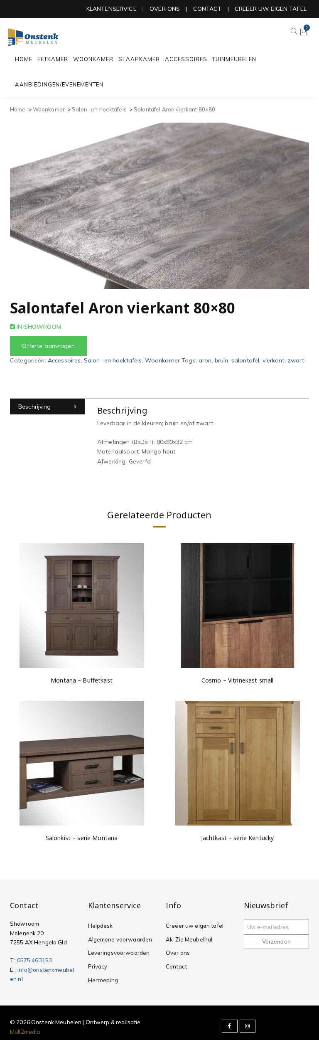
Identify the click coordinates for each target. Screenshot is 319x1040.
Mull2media (25, 1031)
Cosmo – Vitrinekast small (237, 680)
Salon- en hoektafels (99, 109)
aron (205, 360)
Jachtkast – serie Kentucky (237, 838)
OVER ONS (165, 8)
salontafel (245, 360)
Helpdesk (100, 925)
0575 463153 (34, 960)
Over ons (178, 952)
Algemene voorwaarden (120, 939)
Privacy (98, 966)
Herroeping (103, 980)
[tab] (47, 406)
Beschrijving (34, 406)
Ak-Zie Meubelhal (189, 939)
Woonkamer (49, 109)
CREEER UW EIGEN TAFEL (271, 8)
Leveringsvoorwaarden (119, 952)
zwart (295, 360)
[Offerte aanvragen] (146, 636)
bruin (221, 360)
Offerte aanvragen (48, 346)
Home (18, 109)
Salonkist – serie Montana (82, 838)
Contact (176, 966)
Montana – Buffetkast (82, 680)
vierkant (274, 360)
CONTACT (207, 8)
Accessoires (64, 360)
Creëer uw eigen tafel (194, 925)
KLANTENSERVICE (111, 8)
